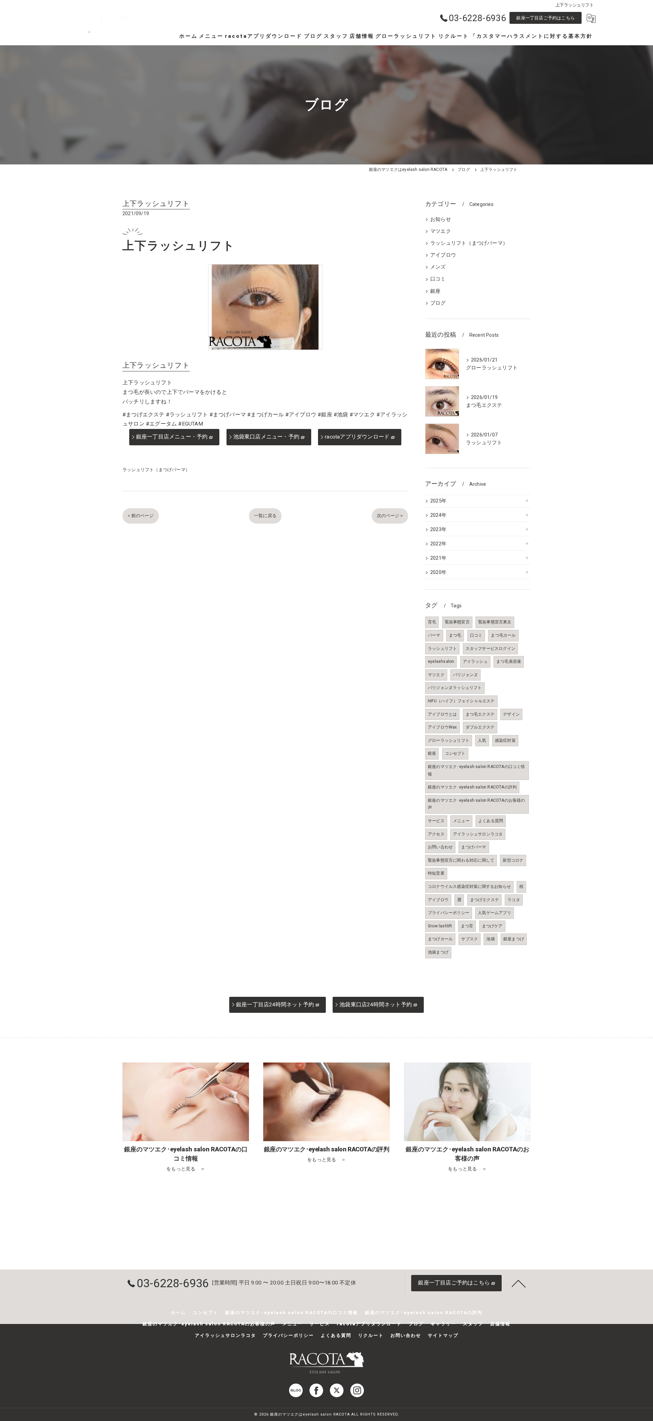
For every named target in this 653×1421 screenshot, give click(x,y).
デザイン (511, 714)
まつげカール (440, 939)
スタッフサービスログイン (490, 648)
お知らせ (440, 219)
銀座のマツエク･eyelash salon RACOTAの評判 (472, 787)
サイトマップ (443, 1335)
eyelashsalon (441, 661)
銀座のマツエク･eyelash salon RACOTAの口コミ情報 (476, 770)
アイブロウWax (442, 727)
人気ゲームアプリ (494, 912)
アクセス (436, 834)
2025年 (438, 501)
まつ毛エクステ (480, 714)
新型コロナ (513, 860)
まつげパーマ (473, 847)
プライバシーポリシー (448, 912)
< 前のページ (140, 515)
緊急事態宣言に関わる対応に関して (461, 860)
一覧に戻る (265, 515)
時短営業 (436, 873)
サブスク (469, 939)
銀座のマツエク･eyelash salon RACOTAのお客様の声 (476, 804)
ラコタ (513, 899)
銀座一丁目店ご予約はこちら (545, 17)
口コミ (438, 279)
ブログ (438, 303)
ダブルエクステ (480, 727)
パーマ (434, 635)
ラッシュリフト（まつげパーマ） (156, 469)
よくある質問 (490, 820)
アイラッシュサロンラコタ (478, 834)
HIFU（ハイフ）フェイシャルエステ (461, 701)
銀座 (435, 291)
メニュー (461, 820)
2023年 (438, 529)
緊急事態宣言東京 (495, 622)
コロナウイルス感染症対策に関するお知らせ (469, 886)
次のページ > (390, 515)
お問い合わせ (440, 847)
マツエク (440, 231)
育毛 (432, 622)
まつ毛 (455, 635)
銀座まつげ (513, 939)
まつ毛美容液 (508, 661)
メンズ (438, 267)
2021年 (438, 558)
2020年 (438, 572)
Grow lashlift (440, 926)
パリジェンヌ (465, 674)
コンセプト (455, 753)
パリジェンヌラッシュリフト (455, 687)
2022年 (438, 544)
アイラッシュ (475, 661)
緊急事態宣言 (457, 622)
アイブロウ (443, 255)
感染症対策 (505, 740)
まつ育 (467, 926)
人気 (482, 740)
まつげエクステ (484, 899)
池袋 (490, 939)
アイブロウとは (442, 714)
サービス (436, 820)
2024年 (438, 515)
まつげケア (492, 926)
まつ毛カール (503, 635)
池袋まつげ (438, 952)
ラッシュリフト (442, 648)
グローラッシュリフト (448, 740)
